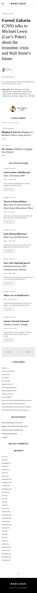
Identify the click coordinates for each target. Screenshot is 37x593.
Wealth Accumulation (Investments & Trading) (17, 400)
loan (28, 94)
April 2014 (5, 460)
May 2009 (4, 502)
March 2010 (5, 476)
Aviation (4, 368)
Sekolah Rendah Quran (9, 387)
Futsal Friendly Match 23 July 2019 (12, 422)
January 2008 (6, 550)
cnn (23, 89)
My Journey (5, 377)
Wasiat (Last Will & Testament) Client (12, 430)
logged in (9, 122)
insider (9, 94)
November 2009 (6, 482)
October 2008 (6, 521)
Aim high (4, 437)
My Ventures (6, 381)
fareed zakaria (17, 91)
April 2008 (5, 541)
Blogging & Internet (8, 371)
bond (12, 89)
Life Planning (6, 374)
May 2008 (4, 537)
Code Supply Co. (24, 587)
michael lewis (7, 96)
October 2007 (6, 560)
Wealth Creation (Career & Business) (13, 403)
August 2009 (5, 492)
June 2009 (4, 498)
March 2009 (5, 508)
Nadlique (18, 3)
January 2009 (6, 511)
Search (27, 352)
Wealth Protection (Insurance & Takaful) (15, 410)
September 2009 (6, 489)
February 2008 (6, 547)
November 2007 (6, 557)
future (4, 94)
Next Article (6, 145)
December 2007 (6, 553)
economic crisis (7, 91)
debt (27, 89)
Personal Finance (7, 384)
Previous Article (8, 128)
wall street (31, 96)
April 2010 (5, 473)
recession (15, 96)
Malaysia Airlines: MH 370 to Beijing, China (14, 426)
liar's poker (22, 94)
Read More (8, 189)
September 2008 (6, 524)
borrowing (18, 89)
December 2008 (6, 515)
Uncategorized (6, 397)
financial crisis (27, 91)
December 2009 (6, 479)
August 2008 (5, 528)
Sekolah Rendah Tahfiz (9, 390)
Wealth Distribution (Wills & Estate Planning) (16, 407)
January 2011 (6, 469)
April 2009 (5, 505)
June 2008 (4, 534)
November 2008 (6, 518)
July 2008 (4, 531)
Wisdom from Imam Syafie (9, 433)
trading (21, 96)
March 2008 (5, 544)
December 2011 (6, 463)
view (25, 96)
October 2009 (6, 486)
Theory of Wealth (8, 13)
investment (15, 94)
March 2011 (5, 466)
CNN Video (8, 82)
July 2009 (4, 495)
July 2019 (4, 456)
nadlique (8, 68)
